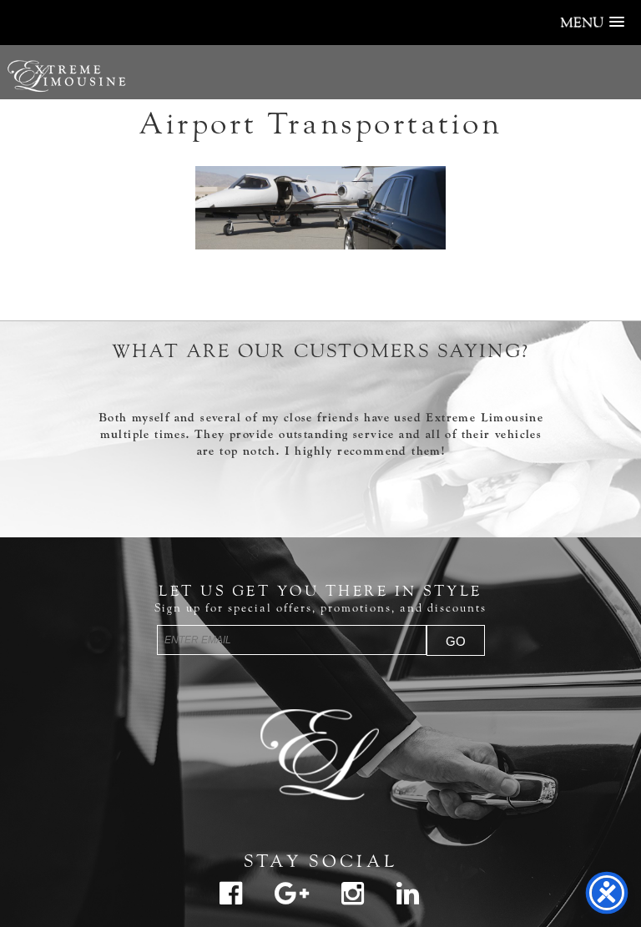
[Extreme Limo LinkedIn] (408, 900)
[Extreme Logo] (67, 100)
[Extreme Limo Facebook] (231, 900)
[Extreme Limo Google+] (292, 900)
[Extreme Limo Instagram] (353, 900)
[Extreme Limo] (320, 751)
